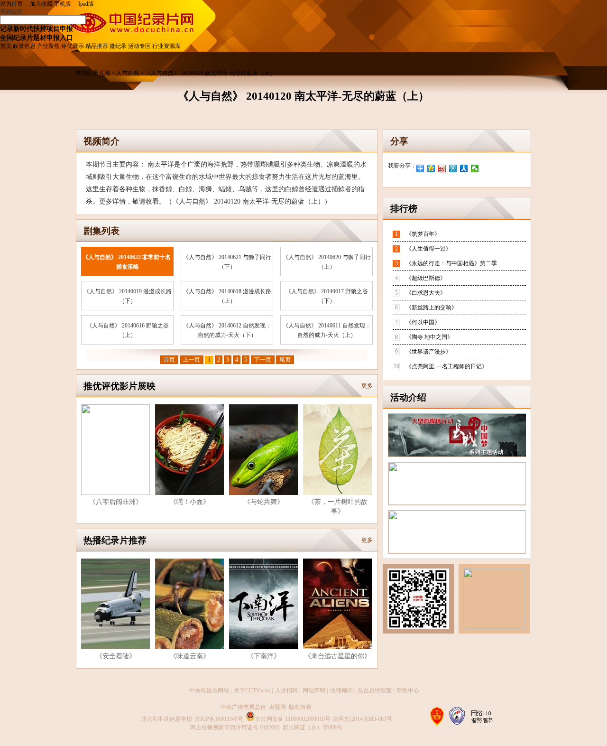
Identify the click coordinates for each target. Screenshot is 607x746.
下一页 (262, 359)
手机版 (62, 3)
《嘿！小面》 (190, 501)
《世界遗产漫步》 (428, 351)
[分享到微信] (475, 168)
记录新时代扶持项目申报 (36, 28)
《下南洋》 (263, 656)
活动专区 (139, 46)
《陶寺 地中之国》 (429, 337)
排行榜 (403, 209)
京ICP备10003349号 (218, 719)
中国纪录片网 (93, 73)
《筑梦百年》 (423, 234)
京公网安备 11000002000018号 (293, 719)
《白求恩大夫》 (426, 292)
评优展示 (72, 46)
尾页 (285, 359)
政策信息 (24, 46)
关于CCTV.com (252, 690)
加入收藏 (41, 3)
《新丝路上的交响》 (431, 307)
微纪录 (118, 46)
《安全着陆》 (116, 656)
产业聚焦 (48, 46)
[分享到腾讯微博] (453, 168)
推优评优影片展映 (119, 386)
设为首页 (14, 3)
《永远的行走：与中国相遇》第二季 (451, 263)
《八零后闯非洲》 (115, 501)
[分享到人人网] (464, 168)
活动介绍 (408, 397)
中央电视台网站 (209, 690)
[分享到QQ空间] (431, 168)
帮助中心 (407, 690)
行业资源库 (166, 46)
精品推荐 (96, 46)
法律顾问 (341, 690)
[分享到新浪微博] (442, 168)
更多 (367, 385)
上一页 (191, 359)
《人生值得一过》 (428, 248)
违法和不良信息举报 (166, 719)
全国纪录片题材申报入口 (36, 37)
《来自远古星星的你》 (337, 656)
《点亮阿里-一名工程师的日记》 (446, 366)
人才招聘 (286, 690)
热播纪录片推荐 (115, 540)
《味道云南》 (190, 656)
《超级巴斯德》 (426, 278)
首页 (5, 46)
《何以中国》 (423, 322)
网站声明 (314, 690)
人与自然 (128, 73)
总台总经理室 (375, 690)
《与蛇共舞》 (264, 501)
